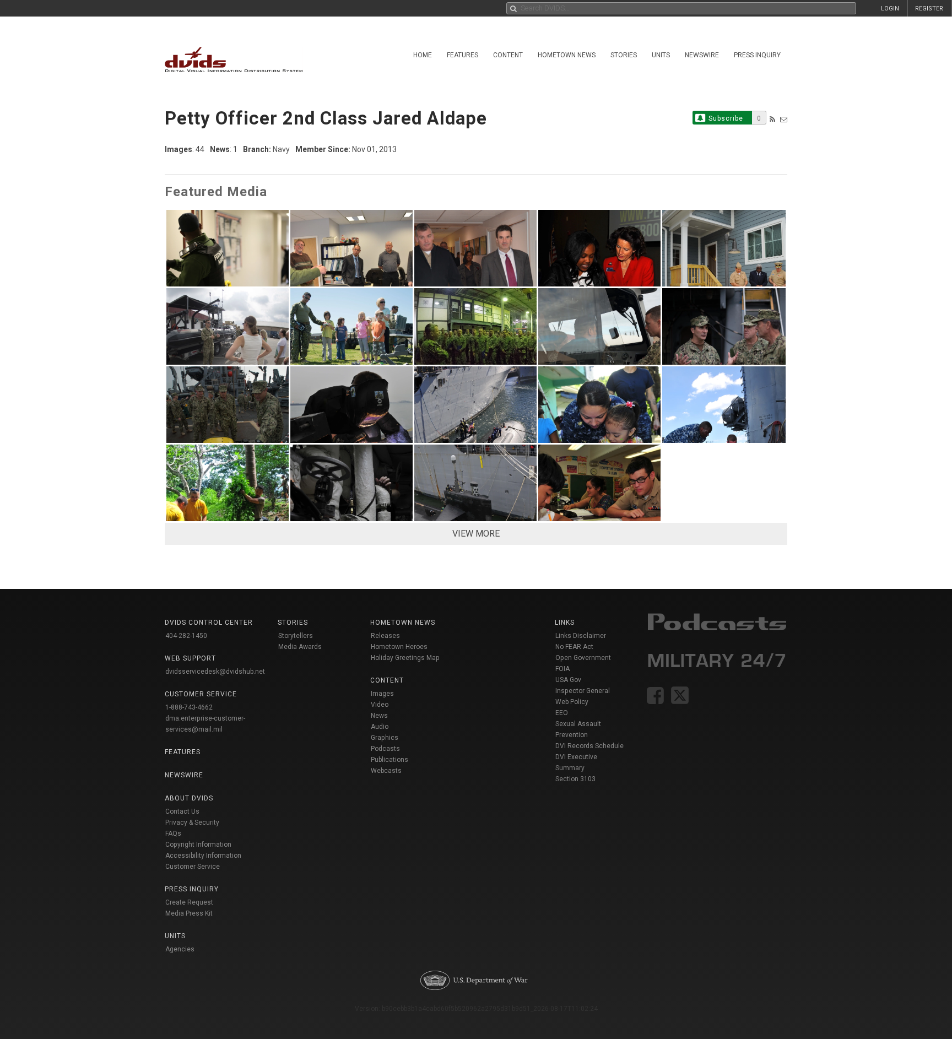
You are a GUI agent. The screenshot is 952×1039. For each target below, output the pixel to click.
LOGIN (890, 8)
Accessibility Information (203, 855)
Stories (623, 55)
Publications (389, 760)
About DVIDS (189, 798)
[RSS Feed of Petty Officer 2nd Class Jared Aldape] (772, 119)
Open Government (583, 658)
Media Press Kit (189, 913)
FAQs (173, 833)
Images (382, 693)
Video (379, 704)
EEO (561, 713)
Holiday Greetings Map (405, 658)
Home (422, 55)
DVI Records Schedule (589, 746)
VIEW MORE (476, 533)
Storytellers (295, 636)
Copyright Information (198, 844)
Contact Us (182, 811)
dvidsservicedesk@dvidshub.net (215, 671)
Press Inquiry (757, 55)
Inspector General (582, 691)
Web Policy (571, 702)
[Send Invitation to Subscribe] (783, 119)
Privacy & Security (192, 822)
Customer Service (192, 866)
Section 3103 (575, 779)
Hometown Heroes (399, 647)
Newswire (702, 55)
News (379, 715)
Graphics (384, 738)
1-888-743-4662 (189, 707)
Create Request (189, 902)
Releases (385, 636)
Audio (379, 726)
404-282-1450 (186, 636)
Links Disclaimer (580, 636)
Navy (281, 149)
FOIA (562, 669)
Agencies (179, 949)
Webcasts (386, 771)
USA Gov (568, 680)
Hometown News (567, 55)
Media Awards (300, 647)
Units (661, 55)
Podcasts (385, 749)
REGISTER (929, 8)
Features (462, 55)
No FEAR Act (574, 647)
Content (508, 55)
